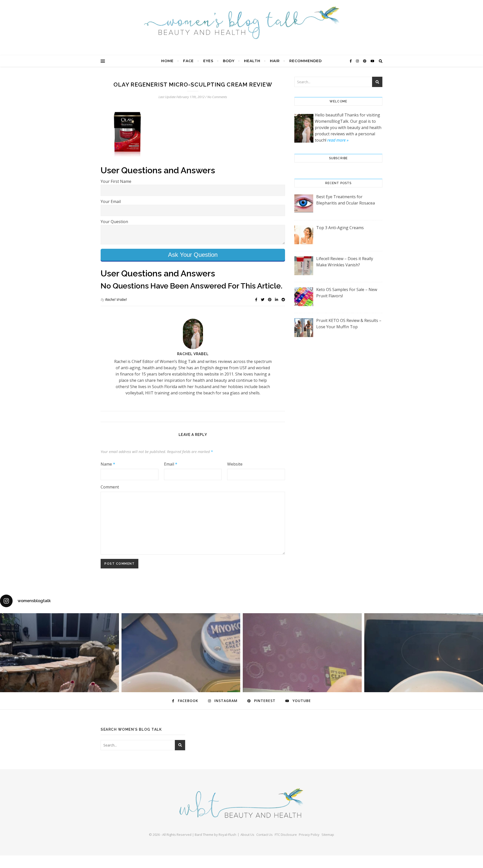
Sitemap (327, 834)
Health (252, 61)
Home (167, 61)
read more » (337, 140)
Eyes (208, 61)
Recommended (305, 61)
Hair (275, 61)
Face (188, 61)
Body (228, 61)
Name (108, 464)
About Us (247, 834)
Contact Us (264, 834)
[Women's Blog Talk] (241, 22)
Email (170, 464)
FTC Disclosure (286, 834)
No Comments (217, 97)
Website (235, 464)
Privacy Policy (309, 834)
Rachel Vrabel (116, 299)
